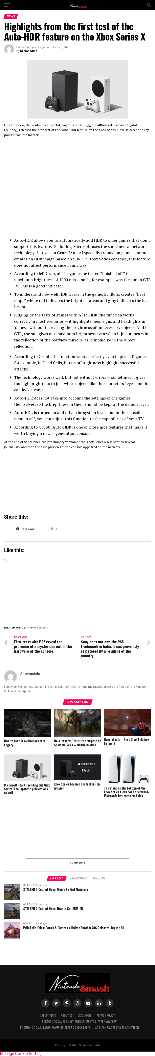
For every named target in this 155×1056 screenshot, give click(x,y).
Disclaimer (84, 1015)
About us (67, 1015)
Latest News (48, 1015)
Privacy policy (105, 1015)
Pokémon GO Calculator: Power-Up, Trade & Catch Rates (55, 1027)
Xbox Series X (38, 627)
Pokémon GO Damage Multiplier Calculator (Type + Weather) (79, 1021)
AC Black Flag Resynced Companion (117, 1027)
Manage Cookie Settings (22, 1053)
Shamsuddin (28, 51)
